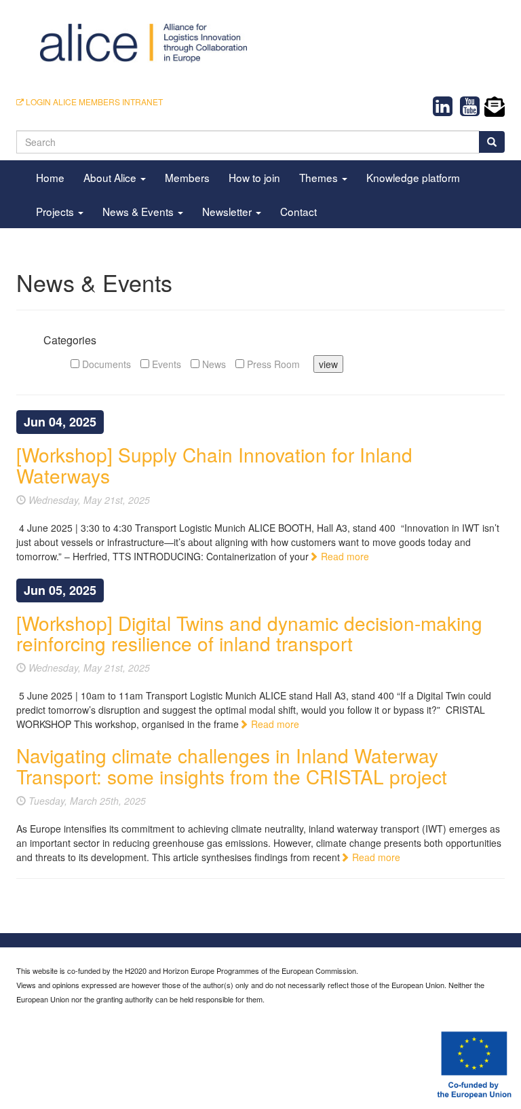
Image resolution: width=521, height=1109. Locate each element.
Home (50, 177)
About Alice (111, 177)
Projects (56, 211)
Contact (298, 211)
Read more (343, 556)
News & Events (139, 211)
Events (165, 364)
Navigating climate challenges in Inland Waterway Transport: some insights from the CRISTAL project (231, 766)
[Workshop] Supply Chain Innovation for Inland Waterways (214, 465)
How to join (254, 177)
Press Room (272, 364)
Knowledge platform (413, 177)
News (212, 364)
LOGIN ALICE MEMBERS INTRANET (93, 101)
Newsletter (228, 211)
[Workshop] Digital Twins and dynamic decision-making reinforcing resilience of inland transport (249, 633)
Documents (105, 364)
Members (187, 177)
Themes (320, 177)
